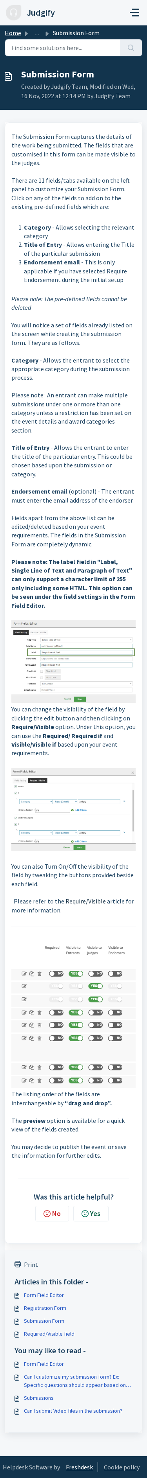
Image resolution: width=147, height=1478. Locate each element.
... (37, 33)
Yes (95, 1213)
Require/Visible (85, 901)
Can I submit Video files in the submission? (73, 1410)
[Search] (131, 47)
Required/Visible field (49, 1333)
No (56, 1213)
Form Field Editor (44, 1294)
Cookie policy (122, 1467)
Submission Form (44, 1320)
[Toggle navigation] (134, 12)
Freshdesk (79, 1467)
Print (31, 1264)
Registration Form (45, 1307)
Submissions (39, 1397)
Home (13, 33)
